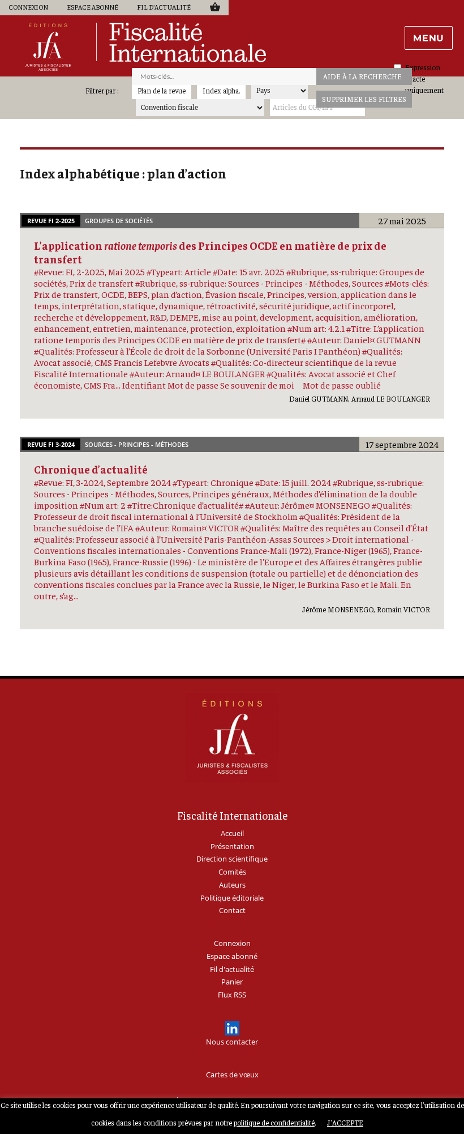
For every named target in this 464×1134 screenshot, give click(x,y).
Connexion (28, 6)
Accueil (232, 833)
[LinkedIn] (232, 1028)
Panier (214, 6)
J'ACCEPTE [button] (345, 1122)
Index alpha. (221, 90)
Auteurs (232, 885)
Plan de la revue (162, 90)
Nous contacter (232, 1042)
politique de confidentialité (274, 1122)
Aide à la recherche (362, 76)
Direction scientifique (232, 859)
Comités (232, 872)
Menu (428, 38)
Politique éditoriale (232, 898)
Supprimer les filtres (364, 99)
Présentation (232, 846)
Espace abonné (92, 6)
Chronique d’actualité (91, 469)
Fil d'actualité (164, 6)
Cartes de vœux (232, 1074)
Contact (232, 910)
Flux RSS (232, 995)
